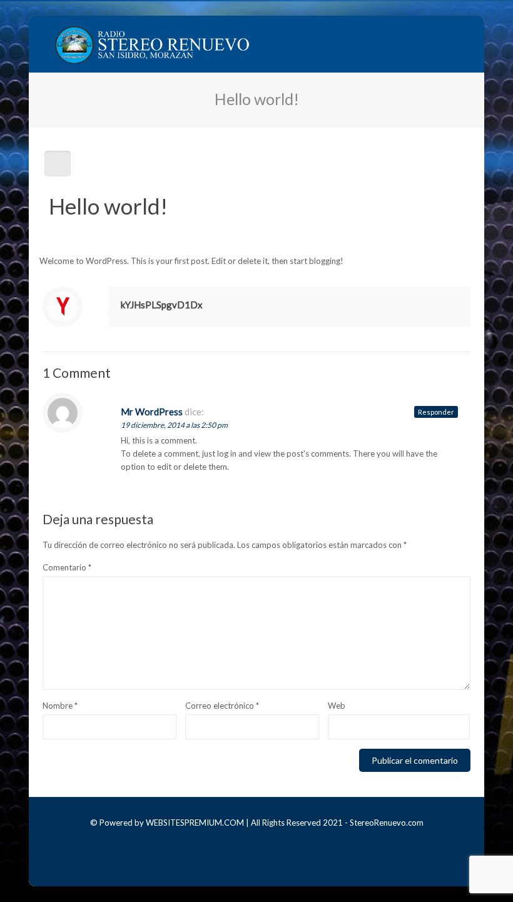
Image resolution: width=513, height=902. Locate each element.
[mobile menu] (450, 43)
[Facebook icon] (248, 841)
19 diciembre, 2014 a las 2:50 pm (174, 425)
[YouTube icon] (265, 841)
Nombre (60, 706)
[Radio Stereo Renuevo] (153, 44)
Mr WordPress (152, 411)
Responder (436, 412)
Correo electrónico (222, 706)
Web (336, 706)
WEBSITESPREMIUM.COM (195, 823)
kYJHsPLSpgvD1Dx (162, 304)
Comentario (67, 567)
